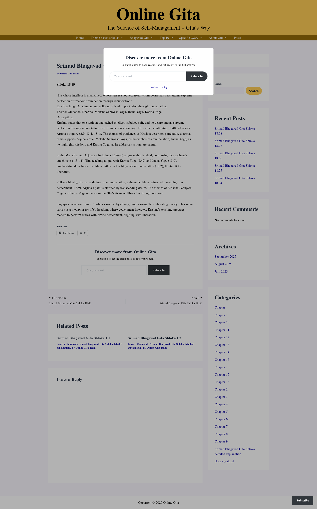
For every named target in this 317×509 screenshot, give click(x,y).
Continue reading (158, 87)
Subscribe (197, 76)
